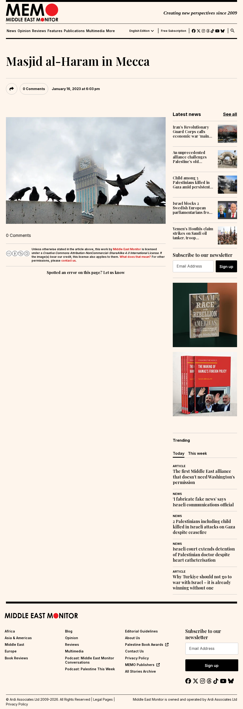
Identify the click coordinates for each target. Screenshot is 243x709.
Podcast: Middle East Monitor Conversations (89, 660)
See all (230, 114)
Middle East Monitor (127, 249)
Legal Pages (103, 699)
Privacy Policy (137, 658)
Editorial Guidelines (141, 631)
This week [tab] (197, 453)
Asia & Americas (18, 638)
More (110, 31)
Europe (11, 651)
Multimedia (95, 31)
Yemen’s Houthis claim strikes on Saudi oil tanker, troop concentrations (193, 233)
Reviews (39, 31)
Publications (74, 31)
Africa (10, 631)
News (11, 31)
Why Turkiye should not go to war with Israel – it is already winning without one (202, 582)
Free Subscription (173, 31)
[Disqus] (86, 341)
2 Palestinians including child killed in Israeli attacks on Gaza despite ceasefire (204, 527)
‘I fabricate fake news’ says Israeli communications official (203, 501)
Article (179, 466)
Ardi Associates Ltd (222, 699)
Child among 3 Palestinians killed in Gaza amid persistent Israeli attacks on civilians (191, 182)
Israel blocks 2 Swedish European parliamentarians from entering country (192, 208)
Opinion (24, 31)
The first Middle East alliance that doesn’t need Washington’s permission (204, 477)
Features (54, 31)
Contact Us (134, 651)
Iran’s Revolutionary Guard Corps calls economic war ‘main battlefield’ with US (191, 132)
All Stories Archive (140, 671)
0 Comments (34, 89)
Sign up (226, 266)
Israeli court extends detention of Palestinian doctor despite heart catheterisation (204, 554)
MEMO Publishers (139, 665)
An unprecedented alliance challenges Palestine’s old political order (190, 157)
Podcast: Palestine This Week (90, 669)
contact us (68, 260)
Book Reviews (16, 658)
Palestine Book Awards (144, 644)
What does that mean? (135, 257)
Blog (68, 631)
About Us (132, 638)
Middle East (14, 644)
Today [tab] (178, 453)
